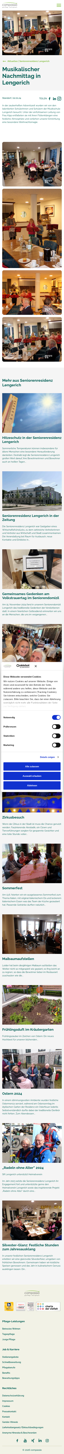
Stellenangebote (10, 1357)
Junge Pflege (8, 1339)
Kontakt (6, 1417)
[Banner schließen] (48, 666)
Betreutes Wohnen (11, 1329)
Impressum (7, 1401)
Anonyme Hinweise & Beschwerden (19, 1433)
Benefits (6, 1373)
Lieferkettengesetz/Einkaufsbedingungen (22, 1427)
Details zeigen (47, 757)
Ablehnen (32, 785)
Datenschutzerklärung (13, 1395)
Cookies (6, 1406)
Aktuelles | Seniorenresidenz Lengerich (28, 61)
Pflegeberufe (8, 1367)
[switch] (56, 726)
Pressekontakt (9, 1411)
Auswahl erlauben (32, 776)
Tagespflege (8, 1334)
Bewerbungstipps (11, 1378)
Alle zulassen (32, 766)
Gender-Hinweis (10, 1422)
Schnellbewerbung (11, 1362)
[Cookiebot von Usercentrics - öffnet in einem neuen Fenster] (20, 666)
